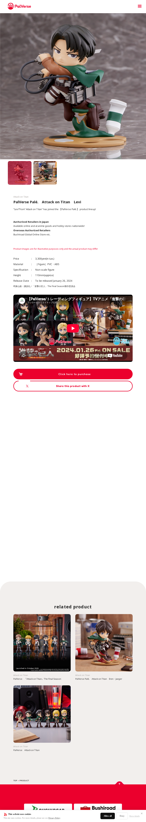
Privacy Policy (54, 818)
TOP (15, 780)
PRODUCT (24, 780)
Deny (122, 816)
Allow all (108, 816)
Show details (134, 816)
